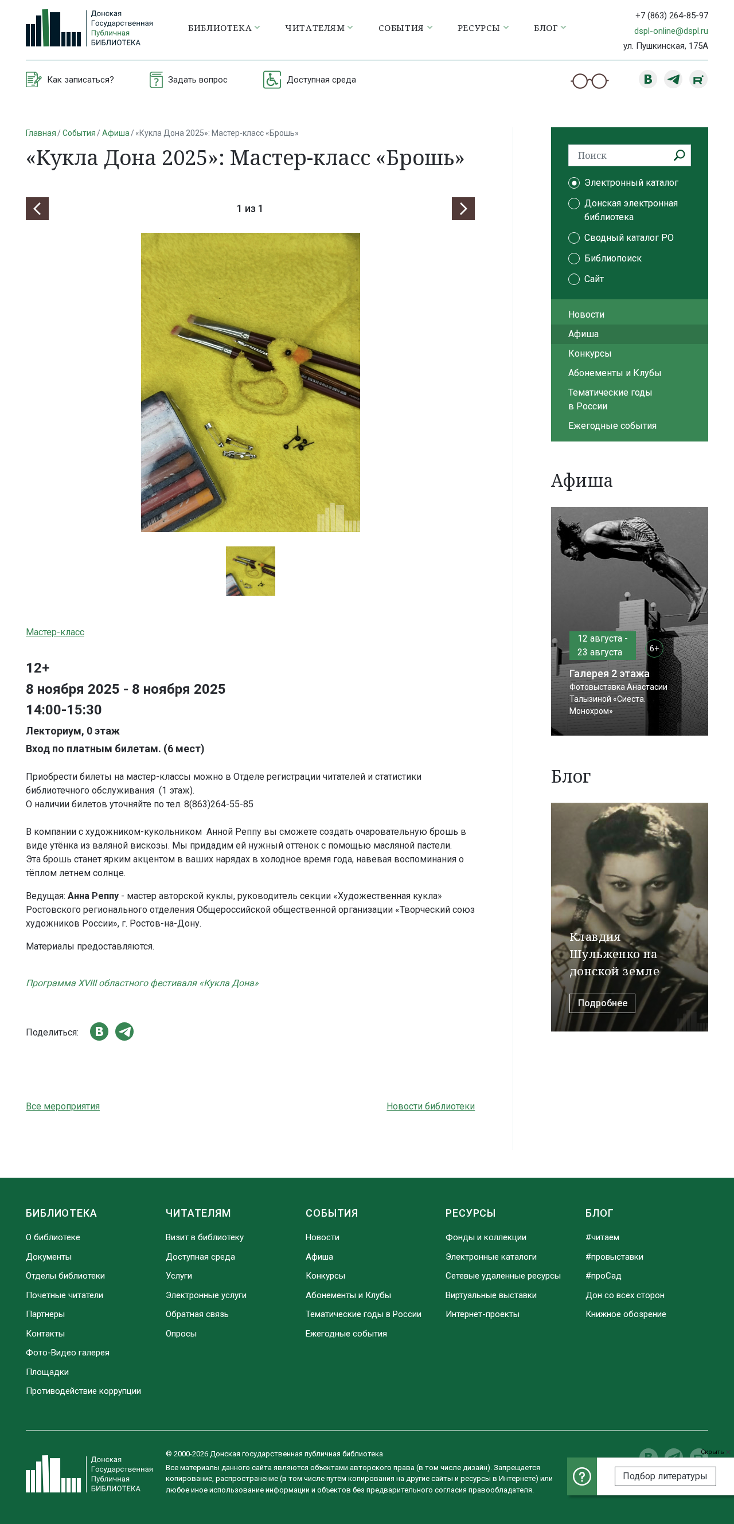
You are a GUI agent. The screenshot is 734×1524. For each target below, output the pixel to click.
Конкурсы (590, 353)
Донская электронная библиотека (631, 210)
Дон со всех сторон (625, 1295)
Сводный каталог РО (629, 237)
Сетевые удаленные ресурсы (503, 1276)
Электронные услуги (206, 1295)
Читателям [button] (315, 27)
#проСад (603, 1276)
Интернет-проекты (483, 1314)
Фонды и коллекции (486, 1237)
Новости (586, 314)
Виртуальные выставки (491, 1295)
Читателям (198, 1213)
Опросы (181, 1333)
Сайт (594, 278)
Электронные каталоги (491, 1257)
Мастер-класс (55, 632)
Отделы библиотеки (65, 1276)
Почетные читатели (64, 1295)
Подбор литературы (665, 1476)
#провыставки (614, 1257)
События (79, 133)
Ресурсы (471, 1213)
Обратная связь (197, 1314)
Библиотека (61, 1213)
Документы (49, 1257)
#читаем (602, 1237)
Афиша (116, 133)
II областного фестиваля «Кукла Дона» (175, 983)
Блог (599, 1213)
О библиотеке (53, 1237)
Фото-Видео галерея (68, 1352)
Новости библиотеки (430, 1106)
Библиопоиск (613, 258)
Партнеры (45, 1314)
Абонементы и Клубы (615, 373)
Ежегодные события (612, 425)
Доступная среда (200, 1257)
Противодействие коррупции (83, 1391)
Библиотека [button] (220, 27)
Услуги (179, 1276)
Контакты (45, 1333)
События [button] (401, 27)
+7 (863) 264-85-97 (671, 15)
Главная (41, 133)
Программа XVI (59, 983)
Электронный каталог (631, 182)
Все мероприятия (63, 1106)
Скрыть (713, 1452)
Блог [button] (546, 27)
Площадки (47, 1372)
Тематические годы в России (610, 399)
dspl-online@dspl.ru (671, 31)
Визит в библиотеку (205, 1237)
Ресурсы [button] (479, 27)
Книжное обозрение (625, 1314)
